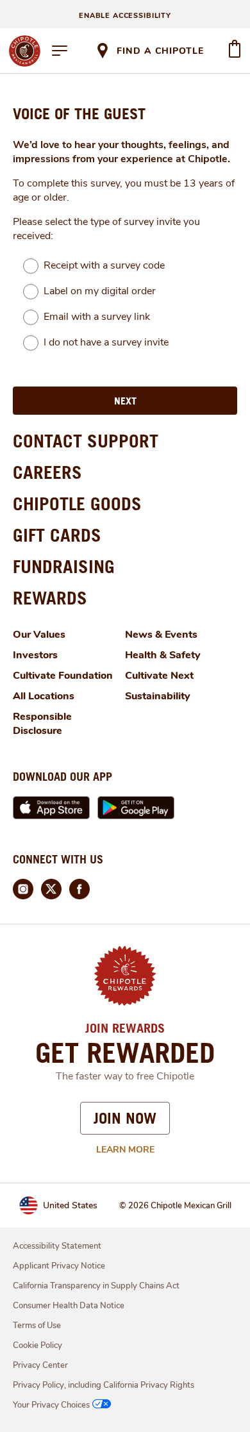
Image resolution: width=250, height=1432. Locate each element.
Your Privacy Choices (51, 1405)
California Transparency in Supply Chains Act (96, 1286)
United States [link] (70, 1205)
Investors (35, 655)
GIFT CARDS (57, 534)
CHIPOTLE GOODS (77, 503)
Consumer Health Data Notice (68, 1305)
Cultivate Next (159, 676)
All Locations (43, 696)
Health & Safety (163, 655)
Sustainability (157, 696)
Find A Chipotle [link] (160, 51)
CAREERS (47, 472)
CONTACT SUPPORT (85, 440)
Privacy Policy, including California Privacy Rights (103, 1385)
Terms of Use (37, 1325)
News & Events (161, 635)
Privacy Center (40, 1365)
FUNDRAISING (64, 566)
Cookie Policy (37, 1345)
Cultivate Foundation (63, 676)
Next (125, 400)
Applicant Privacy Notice (59, 1266)
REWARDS (50, 597)
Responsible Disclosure (42, 724)
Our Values (39, 635)
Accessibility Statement (57, 1246)
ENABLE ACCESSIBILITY (125, 16)
